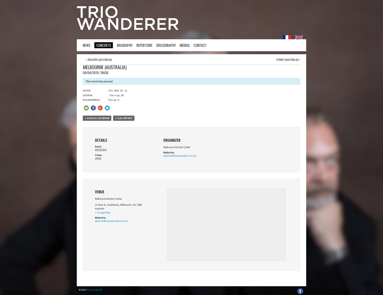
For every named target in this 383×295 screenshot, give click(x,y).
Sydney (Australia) (288, 59)
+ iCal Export (124, 118)
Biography (124, 45)
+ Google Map (102, 212)
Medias (185, 45)
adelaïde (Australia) (99, 59)
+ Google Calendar (97, 118)
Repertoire (144, 45)
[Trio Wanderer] (128, 29)
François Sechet (94, 289)
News (86, 45)
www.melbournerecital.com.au (179, 155)
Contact (200, 45)
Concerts (103, 45)
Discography (166, 45)
